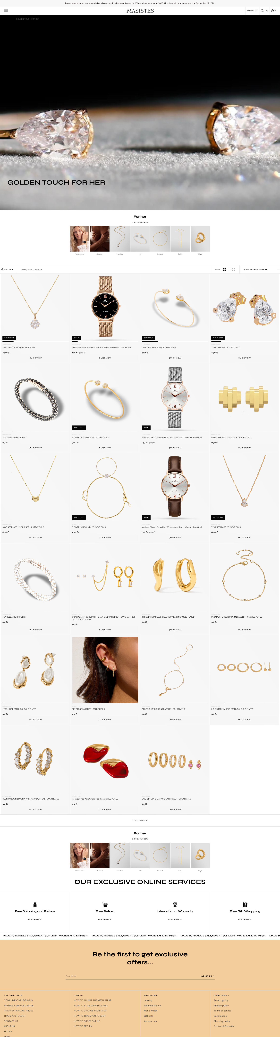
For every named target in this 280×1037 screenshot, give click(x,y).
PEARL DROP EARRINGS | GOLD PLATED (19, 709)
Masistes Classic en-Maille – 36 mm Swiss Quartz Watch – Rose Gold (102, 347)
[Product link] (35, 308)
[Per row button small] (224, 269)
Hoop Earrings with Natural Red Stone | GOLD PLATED (95, 799)
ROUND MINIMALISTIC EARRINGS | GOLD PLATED (232, 709)
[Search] (263, 11)
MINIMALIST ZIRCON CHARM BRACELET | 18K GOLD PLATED (236, 617)
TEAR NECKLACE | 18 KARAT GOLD (226, 527)
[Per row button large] (229, 269)
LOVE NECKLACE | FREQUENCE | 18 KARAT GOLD (23, 527)
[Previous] (6, 311)
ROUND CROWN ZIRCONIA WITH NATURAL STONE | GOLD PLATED (30, 799)
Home (10, 19)
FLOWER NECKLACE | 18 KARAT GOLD (18, 347)
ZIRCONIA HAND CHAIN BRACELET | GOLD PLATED (163, 709)
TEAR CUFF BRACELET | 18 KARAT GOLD (159, 347)
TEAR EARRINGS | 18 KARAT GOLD (225, 347)
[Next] (65, 311)
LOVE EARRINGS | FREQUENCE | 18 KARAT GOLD (231, 437)
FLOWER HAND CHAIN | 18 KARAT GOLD (89, 527)
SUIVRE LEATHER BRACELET (14, 437)
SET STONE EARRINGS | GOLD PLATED (88, 709)
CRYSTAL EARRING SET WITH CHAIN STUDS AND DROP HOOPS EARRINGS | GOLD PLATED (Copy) (104, 618)
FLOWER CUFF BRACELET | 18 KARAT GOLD (90, 437)
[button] (6, 11)
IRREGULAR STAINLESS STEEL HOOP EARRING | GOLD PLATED (168, 617)
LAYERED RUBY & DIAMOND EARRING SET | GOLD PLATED (166, 799)
